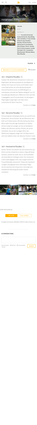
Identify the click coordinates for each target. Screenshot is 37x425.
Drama (19, 26)
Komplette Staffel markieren (14, 70)
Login (34, 2)
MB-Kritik (11, 215)
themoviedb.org (8, 209)
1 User (33, 105)
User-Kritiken (24, 215)
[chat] (30, 2)
